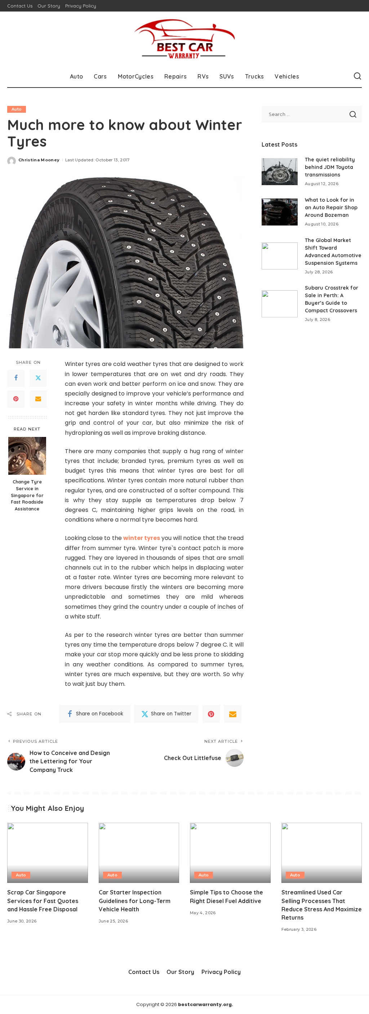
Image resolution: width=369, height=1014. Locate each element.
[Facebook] (16, 378)
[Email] (38, 399)
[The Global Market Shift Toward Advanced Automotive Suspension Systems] (280, 255)
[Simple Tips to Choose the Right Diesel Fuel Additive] (230, 853)
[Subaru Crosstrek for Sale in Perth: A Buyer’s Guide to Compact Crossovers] (280, 303)
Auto (17, 109)
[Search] (357, 76)
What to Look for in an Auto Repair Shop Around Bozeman (331, 207)
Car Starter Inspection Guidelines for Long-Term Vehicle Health (134, 900)
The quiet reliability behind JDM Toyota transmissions (330, 167)
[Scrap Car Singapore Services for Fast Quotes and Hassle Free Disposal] (47, 853)
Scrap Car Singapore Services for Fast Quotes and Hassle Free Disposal (42, 900)
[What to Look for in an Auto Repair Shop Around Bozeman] (280, 211)
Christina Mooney (39, 159)
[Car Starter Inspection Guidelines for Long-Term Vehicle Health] (139, 853)
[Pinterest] (16, 399)
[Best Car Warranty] (184, 38)
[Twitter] (38, 378)
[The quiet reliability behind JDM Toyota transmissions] (280, 171)
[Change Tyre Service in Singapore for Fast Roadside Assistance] (27, 456)
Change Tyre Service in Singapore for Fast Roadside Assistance (27, 495)
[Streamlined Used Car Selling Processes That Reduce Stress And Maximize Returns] (321, 853)
